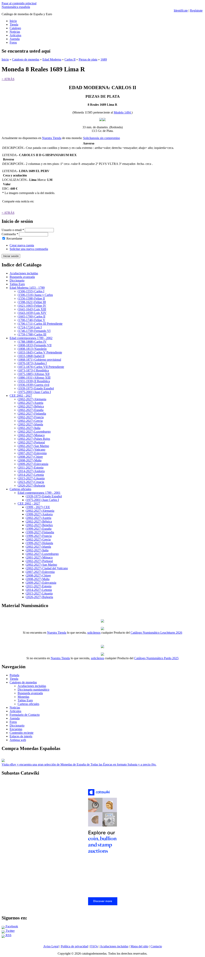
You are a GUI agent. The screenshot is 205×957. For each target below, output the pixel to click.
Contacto (156, 946)
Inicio (13, 21)
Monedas (23, 696)
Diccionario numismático (33, 689)
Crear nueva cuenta (22, 245)
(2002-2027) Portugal (31, 442)
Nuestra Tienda (51, 138)
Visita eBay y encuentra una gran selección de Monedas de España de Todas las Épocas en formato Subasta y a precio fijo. (79, 764)
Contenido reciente (21, 732)
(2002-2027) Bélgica (31, 406)
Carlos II (69, 59)
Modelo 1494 (123, 112)
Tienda (14, 24)
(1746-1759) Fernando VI (34, 331)
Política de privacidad (74, 946)
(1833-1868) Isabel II (31, 356)
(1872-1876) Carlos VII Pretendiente (41, 366)
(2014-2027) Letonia (31, 474)
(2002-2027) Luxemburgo (34, 431)
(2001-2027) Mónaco (39, 557)
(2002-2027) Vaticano (31, 449)
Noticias (15, 31)
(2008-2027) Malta (29, 460)
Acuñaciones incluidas (24, 273)
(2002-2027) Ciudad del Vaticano (47, 568)
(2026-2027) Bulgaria (31, 485)
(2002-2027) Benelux (39, 525)
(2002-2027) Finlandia (32, 413)
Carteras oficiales (20, 489)
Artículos (15, 35)
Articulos (15, 711)
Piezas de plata (88, 59)
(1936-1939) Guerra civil (33, 384)
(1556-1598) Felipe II (31, 298)
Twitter (10, 930)
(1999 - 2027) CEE (38, 507)
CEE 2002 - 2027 (21, 395)
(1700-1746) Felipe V (31, 320)
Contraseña (10, 234)
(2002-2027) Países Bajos (34, 438)
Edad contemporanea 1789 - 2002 (31, 338)
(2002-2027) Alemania (32, 399)
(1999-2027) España (38, 528)
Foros (13, 42)
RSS (8, 935)
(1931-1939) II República (34, 381)
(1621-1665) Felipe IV (32, 305)
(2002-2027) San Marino (33, 446)
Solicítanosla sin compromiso (101, 138)
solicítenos (93, 632)
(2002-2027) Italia (29, 428)
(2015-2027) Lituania (31, 478)
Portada (14, 675)
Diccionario (17, 280)
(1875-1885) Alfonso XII (33, 374)
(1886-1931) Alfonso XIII (34, 377)
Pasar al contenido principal (19, 3)
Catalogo (15, 28)
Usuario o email (13, 230)
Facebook (11, 926)
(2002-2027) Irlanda (30, 424)
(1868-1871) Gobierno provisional (39, 359)
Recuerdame (14, 238)
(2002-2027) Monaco (31, 435)
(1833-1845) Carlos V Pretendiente (40, 352)
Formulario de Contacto (25, 714)
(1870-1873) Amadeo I (32, 363)
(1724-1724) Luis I (30, 327)
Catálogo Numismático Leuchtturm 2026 (156, 632)
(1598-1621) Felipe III (32, 302)
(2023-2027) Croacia (31, 482)
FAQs (94, 946)
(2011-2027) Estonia (30, 467)
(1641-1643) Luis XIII (32, 309)
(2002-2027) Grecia (30, 420)
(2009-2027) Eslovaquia (33, 464)
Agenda (15, 39)
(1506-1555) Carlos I (31, 291)
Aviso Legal (51, 946)
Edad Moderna (51, 59)
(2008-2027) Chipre (30, 456)
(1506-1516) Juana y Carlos (35, 295)
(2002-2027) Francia (31, 417)
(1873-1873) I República (33, 370)
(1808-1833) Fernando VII (34, 345)
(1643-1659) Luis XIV (32, 313)
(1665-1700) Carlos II (31, 316)
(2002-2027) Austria (30, 402)
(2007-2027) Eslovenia (32, 453)
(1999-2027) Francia (39, 536)
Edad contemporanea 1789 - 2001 (39, 492)
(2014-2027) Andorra (31, 471)
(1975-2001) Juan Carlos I (34, 392)
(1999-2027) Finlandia (40, 532)
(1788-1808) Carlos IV (32, 341)
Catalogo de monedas (25, 59)
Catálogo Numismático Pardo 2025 (156, 658)
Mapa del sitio (139, 946)
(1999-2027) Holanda (39, 543)
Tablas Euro (17, 284)
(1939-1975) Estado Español (36, 388)
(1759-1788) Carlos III (32, 334)
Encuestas (16, 729)
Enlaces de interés (21, 736)
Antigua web (18, 740)
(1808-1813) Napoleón (32, 349)
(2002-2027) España (30, 410)
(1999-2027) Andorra (39, 514)
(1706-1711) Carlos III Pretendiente (40, 323)
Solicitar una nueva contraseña (29, 249)
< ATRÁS (8, 79)
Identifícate (181, 10)
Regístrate (196, 10)
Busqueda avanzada (22, 277)
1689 (103, 59)
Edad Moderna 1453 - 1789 (27, 287)
